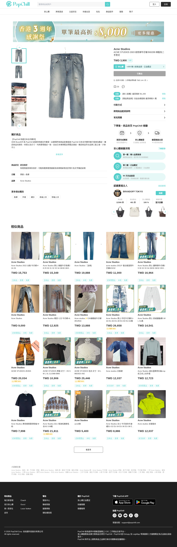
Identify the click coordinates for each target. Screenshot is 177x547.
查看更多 (59, 154)
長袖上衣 (43, 197)
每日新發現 (8, 500)
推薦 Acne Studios (71, 472)
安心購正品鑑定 (84, 500)
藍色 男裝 (75, 470)
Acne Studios (25, 181)
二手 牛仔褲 (84, 472)
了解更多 (162, 149)
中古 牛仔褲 (123, 472)
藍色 (23, 470)
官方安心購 (8, 504)
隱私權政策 (47, 513)
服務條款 (46, 509)
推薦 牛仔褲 (132, 472)
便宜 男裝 (149, 472)
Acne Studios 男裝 (115, 470)
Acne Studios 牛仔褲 (100, 470)
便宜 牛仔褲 (94, 472)
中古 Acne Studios (57, 472)
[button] (120, 201)
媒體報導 (81, 509)
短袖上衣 (55, 197)
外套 (24, 197)
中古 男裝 (21, 474)
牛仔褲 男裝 (142, 470)
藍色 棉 (57, 470)
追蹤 (160, 193)
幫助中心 (46, 500)
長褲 (27, 174)
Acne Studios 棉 (85, 470)
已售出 (139, 74)
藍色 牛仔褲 (66, 470)
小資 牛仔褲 (103, 472)
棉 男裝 (133, 470)
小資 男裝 (157, 472)
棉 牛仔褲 (126, 470)
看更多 (88, 450)
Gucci (23, 504)
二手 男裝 (141, 472)
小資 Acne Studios (28, 472)
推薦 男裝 (29, 474)
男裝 (22, 174)
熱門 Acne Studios (43, 472)
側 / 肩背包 (8, 509)
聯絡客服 (46, 504)
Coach (23, 500)
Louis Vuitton (26, 509)
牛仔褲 (32, 470)
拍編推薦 (81, 504)
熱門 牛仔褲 (113, 472)
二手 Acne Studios (153, 470)
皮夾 (6, 513)
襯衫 (33, 197)
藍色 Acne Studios (47, 470)
